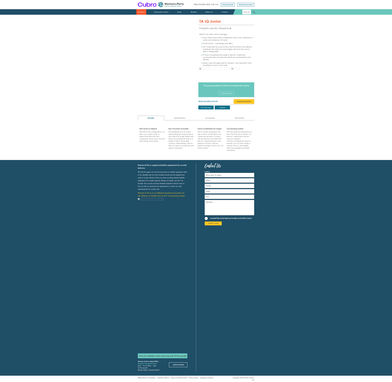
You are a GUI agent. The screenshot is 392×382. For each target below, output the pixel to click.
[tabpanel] (166, 43)
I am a (207, 171)
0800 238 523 (212, 4)
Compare (222, 107)
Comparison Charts (161, 12)
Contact (225, 12)
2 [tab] (165, 70)
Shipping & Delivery (207, 378)
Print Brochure (206, 107)
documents (239, 118)
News (179, 12)
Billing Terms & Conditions (146, 378)
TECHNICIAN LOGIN (246, 5)
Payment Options (163, 378)
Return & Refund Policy (179, 378)
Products (141, 12)
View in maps (178, 365)
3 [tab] (169, 70)
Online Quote (227, 5)
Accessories (210, 118)
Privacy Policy (193, 378)
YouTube (193, 12)
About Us (209, 12)
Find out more (226, 93)
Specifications (179, 118)
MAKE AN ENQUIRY (244, 101)
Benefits (151, 118)
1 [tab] (162, 70)
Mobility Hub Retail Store (147, 363)
